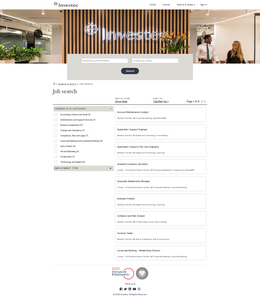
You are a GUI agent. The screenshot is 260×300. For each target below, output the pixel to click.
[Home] (54, 84)
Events (166, 4)
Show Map (121, 101)
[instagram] (139, 289)
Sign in (203, 4)
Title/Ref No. (160, 101)
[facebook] (121, 289)
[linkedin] (130, 289)
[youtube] (134, 289)
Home (153, 4)
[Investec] (66, 4)
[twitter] (125, 289)
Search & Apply (185, 4)
